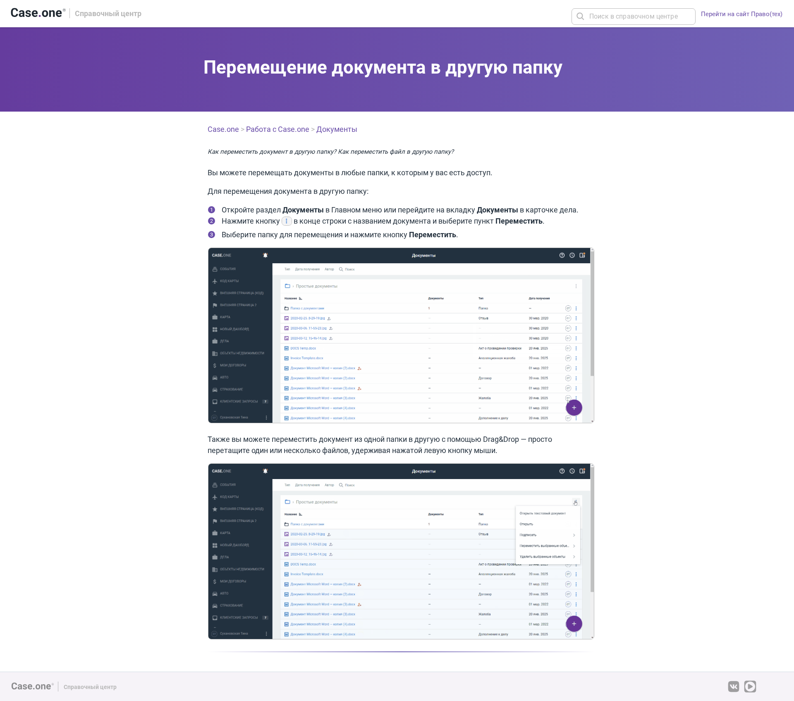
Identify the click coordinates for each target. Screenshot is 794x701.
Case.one (223, 129)
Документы (336, 129)
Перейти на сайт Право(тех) (741, 14)
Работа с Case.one (277, 129)
